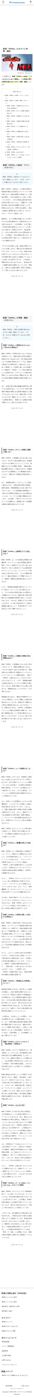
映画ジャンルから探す (9, 1302)
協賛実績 (5, 1351)
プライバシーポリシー (9, 1364)
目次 (14, 91)
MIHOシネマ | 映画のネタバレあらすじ (15, 1375)
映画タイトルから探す (9, 1297)
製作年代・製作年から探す (11, 1306)
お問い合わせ (6, 1360)
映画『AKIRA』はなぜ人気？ (15, 152)
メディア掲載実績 (8, 1346)
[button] (30, 689)
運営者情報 (5, 1341)
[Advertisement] (17, 26)
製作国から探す (7, 1311)
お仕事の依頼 (6, 1355)
